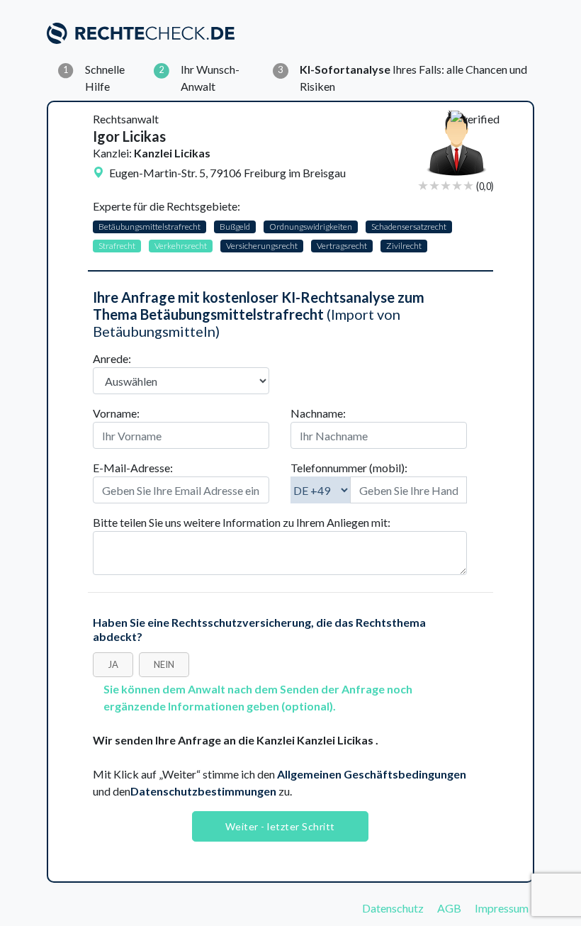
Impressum (502, 908)
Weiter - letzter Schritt (280, 826)
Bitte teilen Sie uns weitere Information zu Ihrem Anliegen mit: (241, 522)
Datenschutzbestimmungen (203, 791)
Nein (164, 664)
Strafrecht (116, 245)
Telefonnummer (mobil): (348, 467)
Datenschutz (393, 908)
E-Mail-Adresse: (133, 467)
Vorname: (116, 413)
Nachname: (318, 413)
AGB (449, 908)
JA (113, 664)
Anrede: (112, 358)
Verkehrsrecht (180, 245)
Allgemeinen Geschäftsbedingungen (371, 774)
